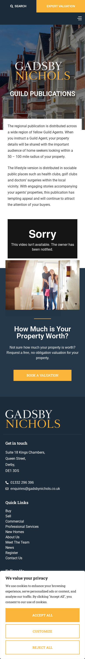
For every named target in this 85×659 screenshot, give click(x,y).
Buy (8, 511)
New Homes (14, 532)
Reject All (42, 647)
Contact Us (13, 558)
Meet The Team (17, 542)
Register (11, 553)
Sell (8, 516)
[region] (42, 615)
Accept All (42, 615)
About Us (12, 537)
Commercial (14, 521)
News (9, 547)
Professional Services (22, 527)
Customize (42, 631)
